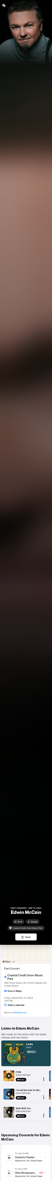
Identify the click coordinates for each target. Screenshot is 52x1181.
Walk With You (23, 1108)
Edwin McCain (23, 1074)
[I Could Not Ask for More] (9, 1094)
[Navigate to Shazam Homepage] (10, 5)
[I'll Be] (9, 1076)
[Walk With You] (9, 1112)
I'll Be (18, 1072)
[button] (48, 5)
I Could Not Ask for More (29, 1090)
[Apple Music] (32, 1052)
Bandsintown (20, 1012)
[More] (43, 1079)
